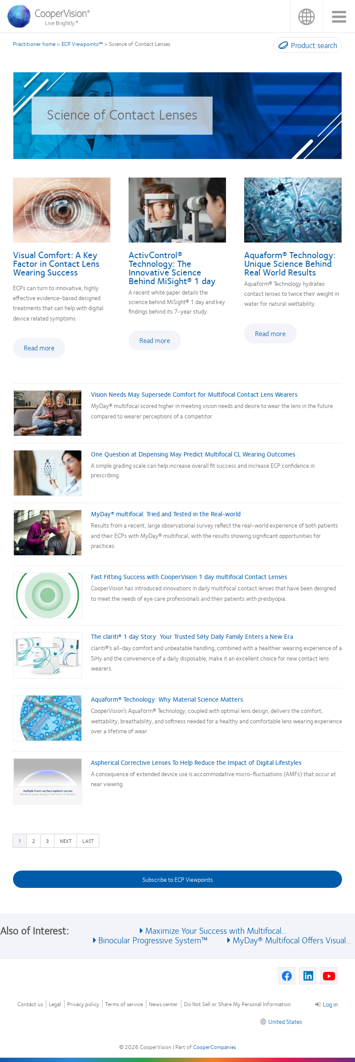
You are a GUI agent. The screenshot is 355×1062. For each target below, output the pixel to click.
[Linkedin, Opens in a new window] (307, 975)
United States (306, 16)
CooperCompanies (214, 1047)
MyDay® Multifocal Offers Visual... (291, 939)
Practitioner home (34, 43)
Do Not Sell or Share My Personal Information (237, 1004)
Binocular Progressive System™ (153, 939)
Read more (44, 350)
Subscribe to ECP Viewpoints (177, 879)
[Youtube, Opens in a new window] (329, 975)
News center (163, 1004)
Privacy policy (83, 1004)
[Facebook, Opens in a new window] (286, 975)
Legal (55, 1004)
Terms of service (124, 1004)
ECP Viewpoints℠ (82, 43)
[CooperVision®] (51, 25)
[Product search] (281, 47)
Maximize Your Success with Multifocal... (216, 930)
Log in (330, 1004)
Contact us (30, 1004)
